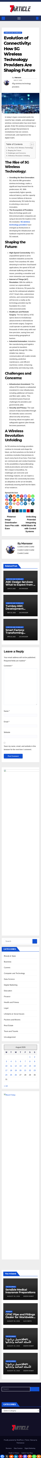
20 (20, 1070)
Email (6, 722)
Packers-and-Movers (12, 1020)
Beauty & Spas (10, 956)
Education (8, 991)
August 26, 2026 (13, 1296)
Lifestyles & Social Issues (14, 1014)
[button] (33, 18)
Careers (7, 968)
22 (30, 1070)
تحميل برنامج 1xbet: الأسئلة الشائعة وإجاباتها (18, 1341)
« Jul (6, 1086)
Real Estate (8, 1025)
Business (7, 962)
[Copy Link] (18, 500)
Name (7, 711)
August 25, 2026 (13, 1346)
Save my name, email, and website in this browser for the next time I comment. (20, 747)
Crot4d (20, 547)
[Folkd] (25, 500)
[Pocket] (18, 503)
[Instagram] (6, 500)
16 (35, 1066)
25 (11, 1075)
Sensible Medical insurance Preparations (20, 1291)
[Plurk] (6, 503)
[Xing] (10, 500)
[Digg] (25, 503)
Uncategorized (10, 1037)
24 (6, 1075)
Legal (6, 1008)
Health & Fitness (14, 1453)
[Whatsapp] (32, 496)
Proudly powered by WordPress (14, 1440)
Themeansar (20, 1443)
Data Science (9, 979)
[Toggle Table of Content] (30, 144)
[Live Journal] (29, 503)
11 (11, 1066)
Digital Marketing (10, 985)
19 (16, 1070)
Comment (8, 666)
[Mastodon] (25, 496)
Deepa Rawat (28, 1296)
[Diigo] (10, 503)
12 (16, 1066)
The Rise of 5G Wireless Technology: (20, 148)
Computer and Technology (12, 32)
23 (35, 1070)
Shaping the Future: (15, 150)
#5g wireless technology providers (21, 85)
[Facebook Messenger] (32, 500)
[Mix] (29, 496)
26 (16, 1075)
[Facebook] (6, 496)
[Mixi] (14, 503)
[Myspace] (21, 500)
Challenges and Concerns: (17, 153)
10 (6, 1066)
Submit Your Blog (26, 1453)
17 (6, 1070)
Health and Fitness (11, 1002)
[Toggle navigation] (19, 18)
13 (20, 1066)
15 (30, 1066)
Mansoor (18, 77)
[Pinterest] (21, 496)
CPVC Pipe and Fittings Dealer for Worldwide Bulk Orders (20, 1317)
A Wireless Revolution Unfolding (19, 156)
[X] (10, 496)
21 (25, 1070)
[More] (10, 507)
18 (11, 1070)
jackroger (23, 588)
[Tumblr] (29, 500)
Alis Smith (27, 1321)
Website (7, 732)
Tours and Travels (11, 1031)
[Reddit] (14, 496)
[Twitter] (21, 503)
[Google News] (6, 507)
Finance (7, 996)
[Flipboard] (14, 500)
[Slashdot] (32, 503)
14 (25, 1066)
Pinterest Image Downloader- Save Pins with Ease (12, 523)
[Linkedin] (18, 496)
